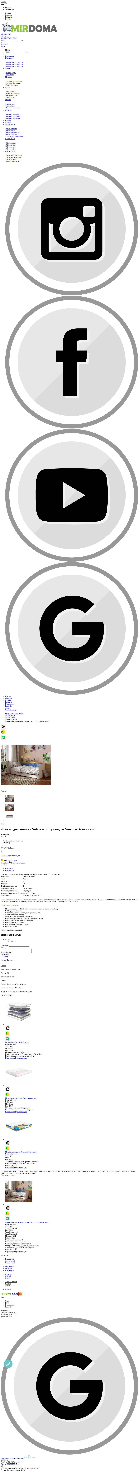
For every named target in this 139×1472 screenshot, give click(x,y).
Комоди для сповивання (14, 136)
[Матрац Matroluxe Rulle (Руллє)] (18, 1024)
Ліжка (7, 1286)
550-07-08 (6, 34)
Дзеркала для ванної (13, 116)
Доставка (8, 15)
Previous (4, 791)
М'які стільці (10, 106)
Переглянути (10, 1058)
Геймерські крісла (12, 161)
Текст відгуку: (6, 952)
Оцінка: (8, 939)
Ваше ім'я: (5, 945)
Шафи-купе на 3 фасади (14, 64)
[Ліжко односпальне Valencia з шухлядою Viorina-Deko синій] (9, 802)
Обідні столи (10, 92)
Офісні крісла (11, 143)
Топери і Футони (12, 85)
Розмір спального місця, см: (13, 841)
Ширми (8, 1284)
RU (2, 4)
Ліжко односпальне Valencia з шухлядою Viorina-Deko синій (27, 1222)
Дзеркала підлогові (13, 118)
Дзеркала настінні (12, 114)
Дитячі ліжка (10, 131)
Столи (7, 1278)
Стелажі (8, 1289)
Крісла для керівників (14, 155)
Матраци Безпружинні (14, 81)
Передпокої (9, 1259)
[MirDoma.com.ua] (29, 32)
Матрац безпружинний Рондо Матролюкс (20, 1098)
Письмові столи (11, 95)
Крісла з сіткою (11, 159)
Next (2, 824)
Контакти (8, 17)
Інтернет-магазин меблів (14, 713)
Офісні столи (10, 145)
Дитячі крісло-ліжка (13, 133)
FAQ (7, 1303)
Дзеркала (8, 1274)
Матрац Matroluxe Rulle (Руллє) (16, 1042)
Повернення (9, 1305)
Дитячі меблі (10, 1261)
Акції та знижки (11, 1282)
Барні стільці (10, 104)
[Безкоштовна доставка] (7, 1040)
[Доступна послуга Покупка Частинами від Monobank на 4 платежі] (7, 1030)
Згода (7, 1301)
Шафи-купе (9, 1270)
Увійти (3, 2)
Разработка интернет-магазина (12, 1458)
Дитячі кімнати (11, 129)
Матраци (8, 1268)
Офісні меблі (10, 1263)
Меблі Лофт (9, 1266)
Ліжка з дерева (11, 73)
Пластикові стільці (12, 108)
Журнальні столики (13, 93)
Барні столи (10, 97)
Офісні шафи (10, 149)
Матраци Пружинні (13, 83)
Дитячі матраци (11, 134)
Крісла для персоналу (14, 157)
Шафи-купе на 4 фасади (14, 66)
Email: (3, 948)
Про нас (8, 19)
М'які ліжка (10, 75)
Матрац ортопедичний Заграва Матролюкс (21, 1152)
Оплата (8, 13)
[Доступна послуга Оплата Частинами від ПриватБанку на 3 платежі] (7, 1150)
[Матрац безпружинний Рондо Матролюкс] (18, 1085)
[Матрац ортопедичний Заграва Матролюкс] (18, 1139)
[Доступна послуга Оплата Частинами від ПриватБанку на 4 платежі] (7, 1035)
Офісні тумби (11, 147)
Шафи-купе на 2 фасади (14, 62)
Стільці (8, 1276)
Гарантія (8, 1307)
